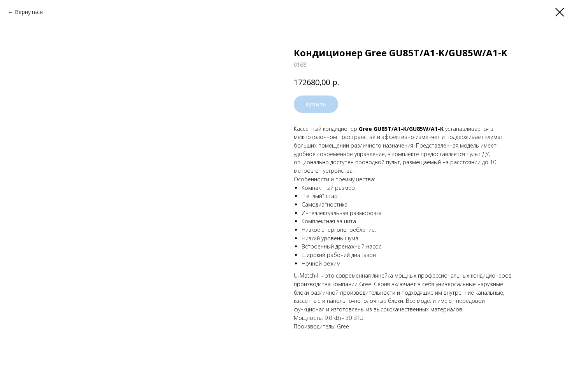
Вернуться (29, 12)
